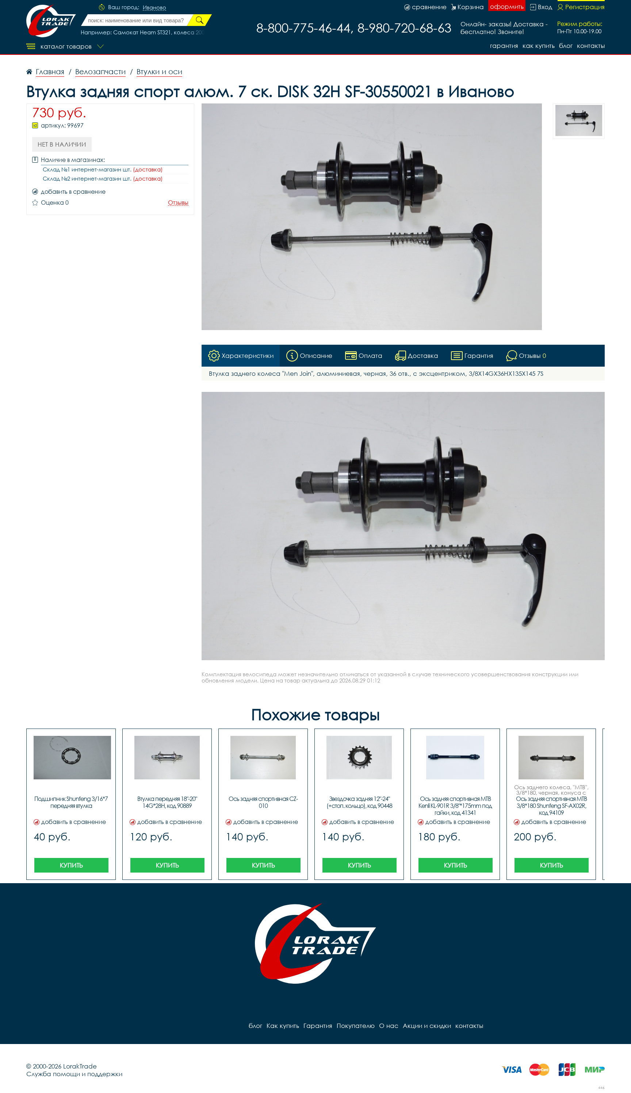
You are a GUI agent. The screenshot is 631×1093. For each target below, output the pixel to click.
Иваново (154, 8)
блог (566, 45)
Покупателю (356, 1025)
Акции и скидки (427, 1025)
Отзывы (178, 203)
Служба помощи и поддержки (74, 1074)
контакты (591, 45)
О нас (388, 1025)
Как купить (539, 45)
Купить (71, 865)
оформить (507, 6)
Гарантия (504, 45)
